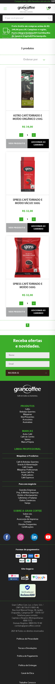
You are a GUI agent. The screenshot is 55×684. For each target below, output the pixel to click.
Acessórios (28, 420)
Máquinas (27, 414)
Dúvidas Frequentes (27, 524)
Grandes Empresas (27, 490)
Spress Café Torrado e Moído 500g (27, 286)
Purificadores (27, 475)
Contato (27, 522)
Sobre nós (27, 514)
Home (5, 34)
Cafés (13, 34)
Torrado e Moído (9, 38)
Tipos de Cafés (26, 34)
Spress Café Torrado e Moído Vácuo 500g (27, 202)
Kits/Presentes (27, 417)
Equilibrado (27, 38)
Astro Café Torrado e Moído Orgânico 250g (27, 117)
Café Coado (27, 467)
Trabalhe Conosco (27, 683)
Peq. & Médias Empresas (27, 493)
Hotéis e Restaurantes (27, 495)
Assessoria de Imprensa (27, 519)
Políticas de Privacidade (27, 639)
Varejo (27, 503)
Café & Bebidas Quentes (27, 462)
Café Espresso (27, 478)
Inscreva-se (13, 373)
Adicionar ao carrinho (38, 143)
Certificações (27, 527)
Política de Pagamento (27, 656)
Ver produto (17, 143)
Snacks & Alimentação (28, 465)
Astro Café (27, 434)
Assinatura (27, 422)
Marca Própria (27, 442)
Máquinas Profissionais (27, 470)
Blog (28, 517)
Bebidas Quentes (27, 412)
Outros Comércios (27, 500)
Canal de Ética (27, 673)
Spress (28, 439)
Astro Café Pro (27, 472)
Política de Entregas (27, 665)
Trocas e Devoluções (27, 648)
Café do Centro (27, 437)
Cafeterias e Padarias (27, 498)
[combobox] (26, 18)
